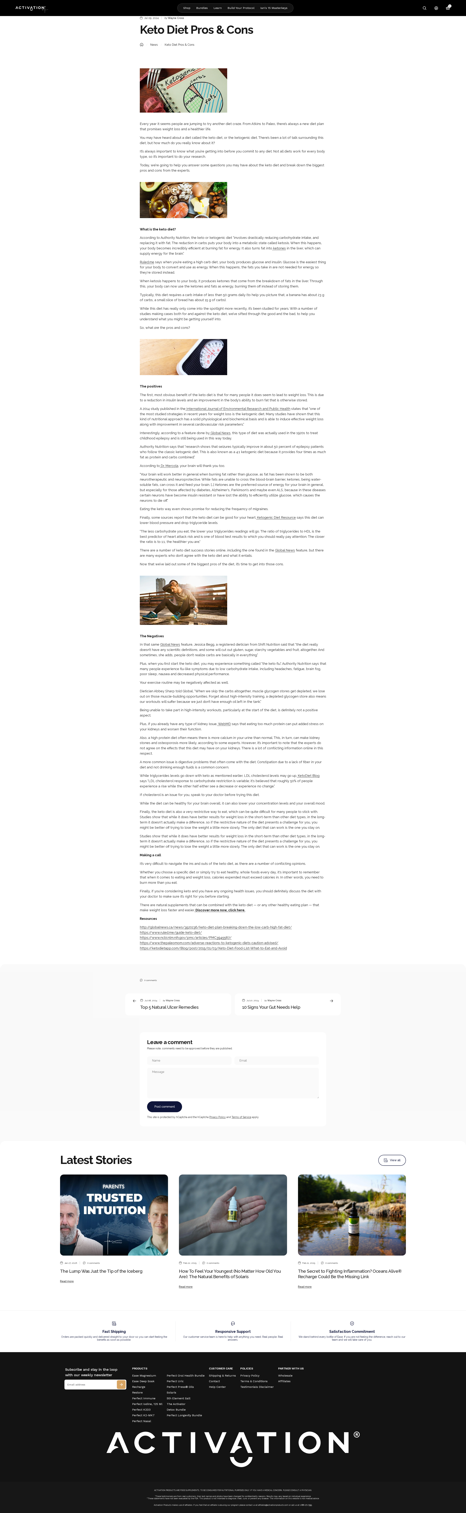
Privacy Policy (217, 1117)
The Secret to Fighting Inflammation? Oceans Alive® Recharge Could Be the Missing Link (350, 1274)
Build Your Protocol (241, 8)
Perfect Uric (175, 1381)
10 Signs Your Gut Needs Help (271, 1007)
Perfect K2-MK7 (143, 1415)
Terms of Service (241, 1117)
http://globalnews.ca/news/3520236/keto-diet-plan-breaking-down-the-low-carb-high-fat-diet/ (216, 927)
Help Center (217, 1387)
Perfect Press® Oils (180, 1387)
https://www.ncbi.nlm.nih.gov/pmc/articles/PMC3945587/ (186, 937)
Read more (67, 1281)
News (154, 44)
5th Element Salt (178, 1398)
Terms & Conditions (254, 1381)
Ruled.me (147, 262)
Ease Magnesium (144, 1375)
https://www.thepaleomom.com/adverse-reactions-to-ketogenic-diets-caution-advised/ (209, 943)
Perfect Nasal (141, 1421)
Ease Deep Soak (143, 1381)
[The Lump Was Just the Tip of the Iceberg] (114, 1215)
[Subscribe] (121, 1384)
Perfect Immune (143, 1398)
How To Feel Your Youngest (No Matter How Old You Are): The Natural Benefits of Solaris (230, 1274)
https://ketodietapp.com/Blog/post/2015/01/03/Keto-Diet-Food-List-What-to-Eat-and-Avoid (213, 948)
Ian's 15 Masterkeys (273, 8)
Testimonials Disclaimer (257, 1387)
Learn (218, 8)
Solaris (171, 1392)
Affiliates (284, 1381)
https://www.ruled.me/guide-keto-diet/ (171, 932)
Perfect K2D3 (141, 1409)
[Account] (436, 8)
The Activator (176, 1404)
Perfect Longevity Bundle (184, 1415)
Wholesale (285, 1375)
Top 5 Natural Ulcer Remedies (169, 1007)
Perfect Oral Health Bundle (186, 1375)
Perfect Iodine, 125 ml (147, 1404)
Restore (137, 1392)
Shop (186, 8)
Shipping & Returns (222, 1375)
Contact (214, 1381)
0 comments (150, 980)
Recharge (138, 1387)
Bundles (202, 8)
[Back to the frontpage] (141, 44)
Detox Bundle (176, 1409)
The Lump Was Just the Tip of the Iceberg (101, 1271)
